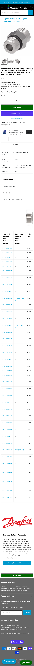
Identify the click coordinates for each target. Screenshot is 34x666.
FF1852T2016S (7, 463)
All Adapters (22, 19)
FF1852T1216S (7, 416)
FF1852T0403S (7, 248)
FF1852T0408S (7, 266)
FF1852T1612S (7, 436)
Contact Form (15, 625)
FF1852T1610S (7, 429)
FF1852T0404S (7, 253)
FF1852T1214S (7, 409)
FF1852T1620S (7, 457)
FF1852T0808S (7, 332)
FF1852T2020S (7, 472)
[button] (4, 61)
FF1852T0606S (7, 291)
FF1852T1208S (7, 389)
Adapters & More (8, 19)
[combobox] (14, 12)
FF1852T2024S (7, 482)
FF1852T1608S (7, 423)
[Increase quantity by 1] (16, 100)
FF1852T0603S (7, 271)
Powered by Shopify (17, 662)
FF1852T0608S (7, 298)
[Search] (30, 12)
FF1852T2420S (7, 491)
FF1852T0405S (7, 257)
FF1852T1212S (7, 402)
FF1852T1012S (7, 375)
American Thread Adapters (14, 21)
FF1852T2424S (7, 497)
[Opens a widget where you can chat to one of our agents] (26, 662)
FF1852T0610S (7, 305)
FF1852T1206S (7, 382)
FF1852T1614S (7, 443)
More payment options (17, 118)
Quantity (3, 96)
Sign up (27, 613)
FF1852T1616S (7, 450)
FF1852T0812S (7, 346)
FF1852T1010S (7, 371)
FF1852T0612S (7, 312)
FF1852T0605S (7, 284)
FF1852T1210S (7, 396)
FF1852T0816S (7, 359)
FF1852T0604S (7, 278)
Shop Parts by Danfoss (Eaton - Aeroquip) (17, 563)
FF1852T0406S (7, 262)
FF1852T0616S (7, 318)
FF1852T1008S (7, 366)
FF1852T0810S (7, 339)
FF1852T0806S (7, 325)
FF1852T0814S (7, 352)
